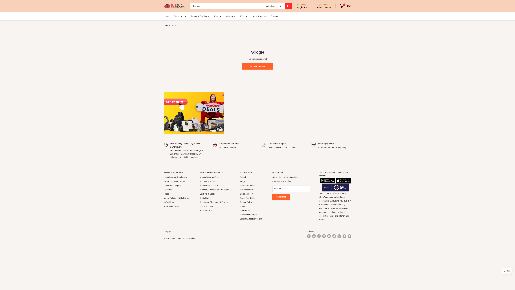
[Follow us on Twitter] (314, 236)
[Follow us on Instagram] (319, 236)
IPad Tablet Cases (172, 206)
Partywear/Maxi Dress (210, 185)
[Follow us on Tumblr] (349, 236)
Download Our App (248, 214)
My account (323, 7)
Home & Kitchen (259, 16)
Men (216, 16)
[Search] (288, 6)
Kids (242, 16)
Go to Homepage (257, 66)
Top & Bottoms (206, 206)
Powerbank (169, 190)
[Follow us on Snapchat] (344, 236)
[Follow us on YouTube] (329, 236)
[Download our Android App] (327, 180)
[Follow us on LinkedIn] (339, 236)
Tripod (166, 194)
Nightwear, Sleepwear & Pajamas (214, 202)
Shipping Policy (246, 194)
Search (243, 177)
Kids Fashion (205, 210)
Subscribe (281, 197)
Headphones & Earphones (175, 177)
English (168, 232)
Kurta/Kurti (204, 198)
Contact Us (245, 210)
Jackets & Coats (207, 194)
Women (229, 16)
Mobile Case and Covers (174, 181)
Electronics (178, 16)
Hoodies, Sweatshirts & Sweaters (214, 190)
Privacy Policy (246, 190)
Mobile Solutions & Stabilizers (177, 198)
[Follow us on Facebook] (309, 236)
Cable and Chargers (172, 185)
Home (166, 16)
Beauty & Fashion (199, 16)
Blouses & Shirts (207, 181)
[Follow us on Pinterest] (324, 236)
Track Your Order (247, 198)
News (242, 206)
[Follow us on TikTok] (334, 236)
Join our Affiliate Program (251, 219)
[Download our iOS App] (343, 180)
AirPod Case (169, 202)
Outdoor (274, 16)
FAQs (242, 181)
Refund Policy (246, 202)
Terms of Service (247, 185)
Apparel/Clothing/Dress (210, 177)
